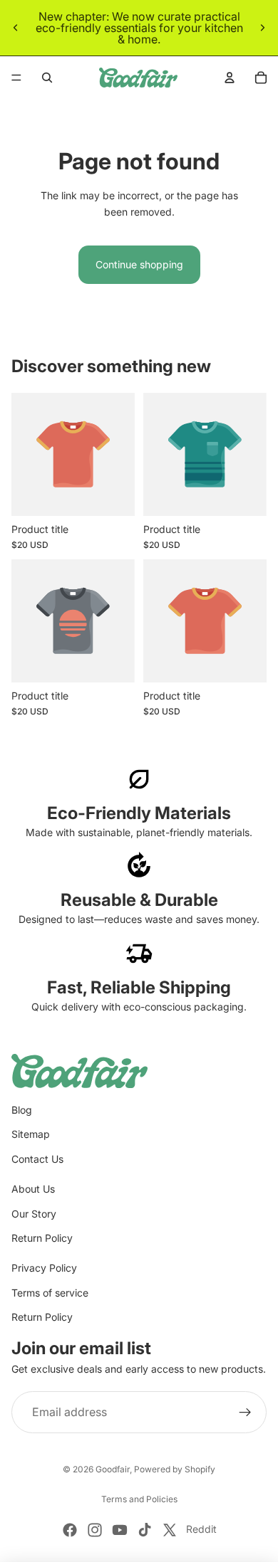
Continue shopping (139, 264)
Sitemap (30, 1134)
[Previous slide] (15, 27)
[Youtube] (119, 1530)
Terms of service (49, 1293)
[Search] (47, 77)
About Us (33, 1189)
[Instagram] (94, 1530)
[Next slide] (262, 27)
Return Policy (42, 1238)
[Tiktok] (144, 1530)
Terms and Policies (139, 1499)
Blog (21, 1110)
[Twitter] (169, 1530)
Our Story (33, 1214)
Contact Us (37, 1159)
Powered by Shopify (174, 1469)
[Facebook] (69, 1530)
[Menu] (16, 77)
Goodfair (113, 1469)
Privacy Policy (44, 1268)
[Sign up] (245, 1413)
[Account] (229, 77)
